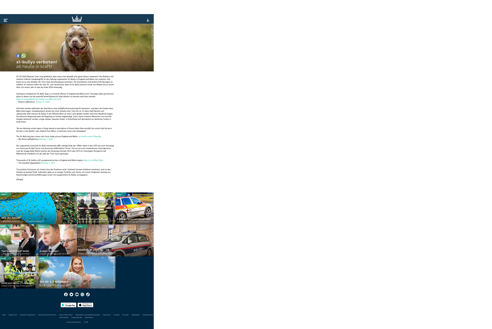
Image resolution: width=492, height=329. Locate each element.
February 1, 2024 (46, 139)
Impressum (107, 315)
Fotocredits (89, 317)
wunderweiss (76, 322)
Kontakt (117, 315)
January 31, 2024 (42, 102)
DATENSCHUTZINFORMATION (47, 315)
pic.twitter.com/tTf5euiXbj (90, 136)
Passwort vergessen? (27, 315)
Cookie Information (66, 315)
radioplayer (135, 315)
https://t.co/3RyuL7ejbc (93, 160)
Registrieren (12, 315)
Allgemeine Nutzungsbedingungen (87, 315)
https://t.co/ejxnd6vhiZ (26, 99)
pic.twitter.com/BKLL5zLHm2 (48, 99)
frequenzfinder (77, 317)
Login (4, 315)
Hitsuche (125, 315)
